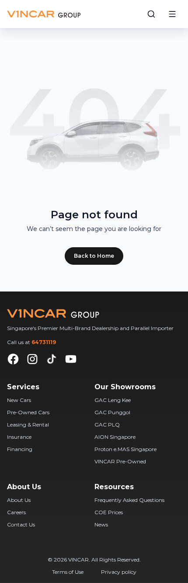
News (101, 524)
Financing (19, 449)
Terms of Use (68, 572)
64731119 (43, 342)
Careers (16, 512)
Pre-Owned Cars (28, 412)
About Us (19, 500)
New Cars (19, 400)
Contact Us (21, 524)
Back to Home (94, 255)
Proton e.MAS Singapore (125, 449)
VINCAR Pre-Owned (120, 461)
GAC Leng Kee (112, 400)
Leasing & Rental (28, 424)
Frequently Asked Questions (129, 500)
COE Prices (108, 512)
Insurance (19, 437)
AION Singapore (115, 437)
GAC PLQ (107, 424)
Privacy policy (118, 572)
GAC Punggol (112, 412)
